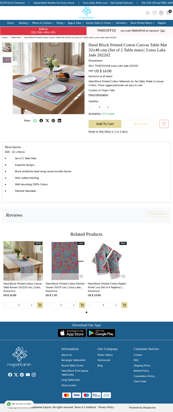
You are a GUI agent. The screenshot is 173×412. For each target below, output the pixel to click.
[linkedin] (59, 121)
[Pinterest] (21, 375)
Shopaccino (149, 407)
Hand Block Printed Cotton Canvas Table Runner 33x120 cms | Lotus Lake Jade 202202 (22, 286)
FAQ (136, 360)
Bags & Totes (74, 23)
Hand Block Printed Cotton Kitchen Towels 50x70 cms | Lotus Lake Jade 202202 (65, 286)
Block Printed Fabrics (141, 23)
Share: (27, 120)
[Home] (86, 13)
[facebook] (41, 121)
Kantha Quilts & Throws (98, 23)
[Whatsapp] (35, 121)
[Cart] (40, 305)
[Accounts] (161, 13)
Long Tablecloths (70, 380)
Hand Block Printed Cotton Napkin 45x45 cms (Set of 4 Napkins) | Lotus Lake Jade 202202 (107, 286)
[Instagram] (33, 375)
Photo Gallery (105, 355)
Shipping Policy (142, 365)
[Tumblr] (37, 375)
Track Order (140, 381)
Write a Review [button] (157, 214)
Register (162, 23)
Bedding (23, 23)
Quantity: (94, 101)
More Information (98, 95)
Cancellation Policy (144, 376)
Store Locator (68, 385)
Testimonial (103, 360)
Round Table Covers (72, 365)
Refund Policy (141, 371)
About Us (66, 355)
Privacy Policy (106, 407)
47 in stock (108, 114)
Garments (121, 23)
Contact (138, 355)
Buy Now (140, 124)
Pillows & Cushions (42, 23)
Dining (59, 23)
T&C (162, 31)
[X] (16, 375)
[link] (147, 13)
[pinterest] (53, 121)
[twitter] (47, 121)
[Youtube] (27, 375)
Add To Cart (105, 124)
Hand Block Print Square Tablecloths (74, 373)
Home (10, 23)
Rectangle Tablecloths (73, 360)
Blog (100, 365)
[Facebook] (10, 375)
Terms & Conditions (85, 407)
